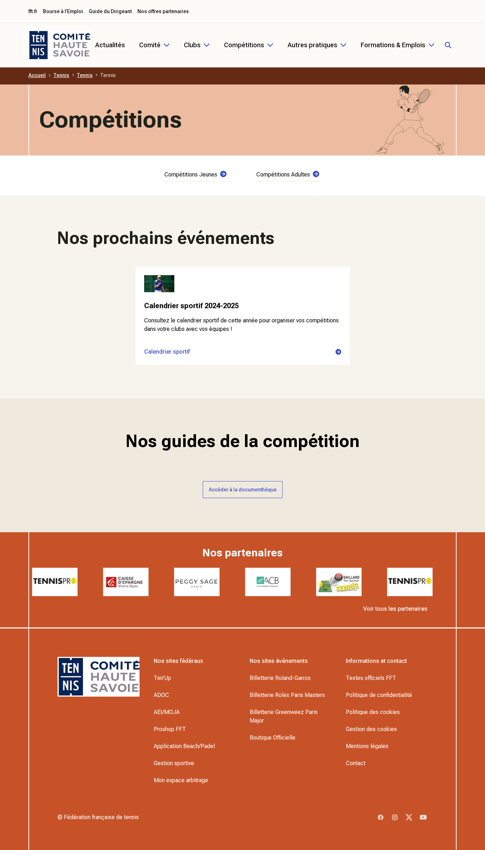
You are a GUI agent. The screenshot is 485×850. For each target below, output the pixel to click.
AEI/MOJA (167, 712)
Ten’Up (162, 678)
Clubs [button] (192, 45)
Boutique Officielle (272, 737)
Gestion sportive (174, 763)
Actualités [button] (110, 45)
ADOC (161, 695)
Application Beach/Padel (184, 746)
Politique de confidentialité (379, 695)
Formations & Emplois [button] (393, 45)
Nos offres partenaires (163, 11)
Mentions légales (367, 746)
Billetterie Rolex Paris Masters (287, 695)
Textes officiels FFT (371, 678)
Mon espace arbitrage (181, 780)
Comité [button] (149, 45)
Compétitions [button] (244, 45)
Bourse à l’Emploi (63, 11)
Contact (355, 763)
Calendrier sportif (167, 351)
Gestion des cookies (371, 729)
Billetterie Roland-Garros (280, 678)
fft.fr (32, 11)
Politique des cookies (373, 712)
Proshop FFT (170, 729)
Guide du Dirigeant (110, 11)
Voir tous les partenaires (395, 608)
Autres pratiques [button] (312, 45)
